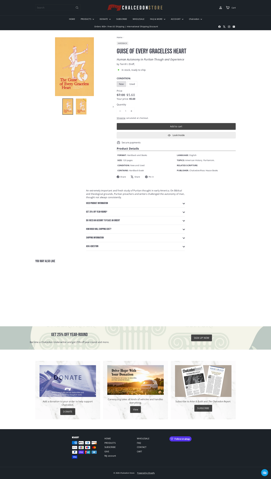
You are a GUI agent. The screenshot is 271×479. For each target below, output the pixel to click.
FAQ (139, 442)
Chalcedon (194, 19)
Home (119, 37)
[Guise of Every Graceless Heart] (50, 292)
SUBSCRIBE (121, 19)
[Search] (77, 7)
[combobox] (57, 7)
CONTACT (142, 447)
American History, (194, 160)
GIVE (106, 451)
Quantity (121, 104)
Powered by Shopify (146, 473)
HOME (72, 19)
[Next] (112, 106)
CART (139, 451)
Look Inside (178, 135)
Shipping (121, 118)
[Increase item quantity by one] (131, 111)
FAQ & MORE (156, 19)
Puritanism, (209, 160)
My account (110, 455)
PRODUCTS (86, 19)
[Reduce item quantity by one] (120, 111)
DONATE (104, 19)
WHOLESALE (138, 19)
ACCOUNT (176, 19)
